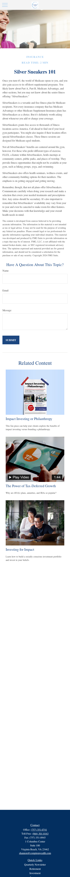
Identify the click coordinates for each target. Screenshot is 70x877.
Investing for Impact (20, 549)
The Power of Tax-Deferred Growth (31, 485)
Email (5, 290)
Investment (35, 873)
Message (6, 310)
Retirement (35, 868)
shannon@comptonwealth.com (35, 853)
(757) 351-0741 (39, 829)
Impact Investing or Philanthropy (29, 418)
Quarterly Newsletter (35, 864)
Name (5, 270)
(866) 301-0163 (40, 833)
